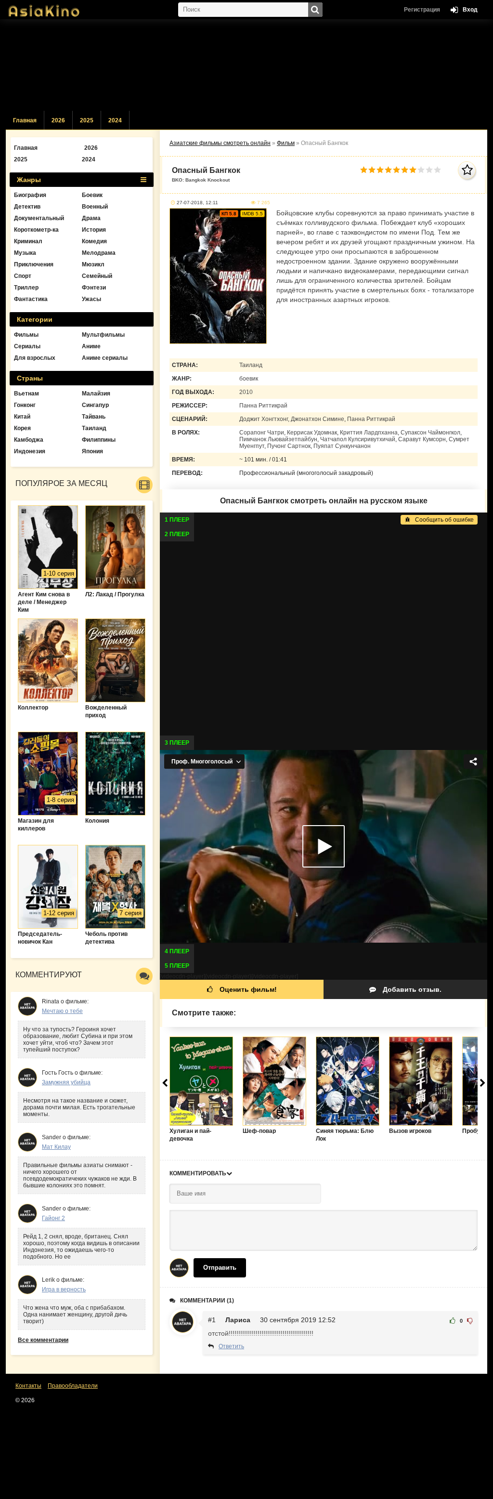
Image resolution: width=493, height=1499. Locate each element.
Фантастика (31, 299)
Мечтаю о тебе (62, 1011)
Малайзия (96, 393)
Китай (22, 416)
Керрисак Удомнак (312, 432)
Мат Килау (56, 1147)
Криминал (28, 241)
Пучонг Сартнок (289, 446)
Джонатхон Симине (317, 419)
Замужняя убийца (66, 1082)
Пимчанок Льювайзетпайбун (278, 439)
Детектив (27, 206)
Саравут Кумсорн (422, 439)
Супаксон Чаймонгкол (430, 432)
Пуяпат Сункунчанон (342, 446)
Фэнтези (94, 287)
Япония (92, 451)
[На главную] (54, 7)
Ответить (231, 1346)
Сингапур (95, 405)
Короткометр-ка (36, 229)
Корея (22, 428)
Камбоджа (28, 439)
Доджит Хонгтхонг (263, 419)
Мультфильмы (103, 334)
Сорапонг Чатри (261, 432)
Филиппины (99, 439)
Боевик (92, 195)
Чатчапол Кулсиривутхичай (357, 439)
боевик (248, 378)
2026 (58, 120)
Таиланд (250, 365)
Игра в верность (64, 1289)
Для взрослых (34, 358)
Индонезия (29, 451)
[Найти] (315, 9)
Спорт (22, 276)
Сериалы (27, 346)
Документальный (39, 218)
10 (437, 170)
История (94, 229)
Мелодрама (99, 253)
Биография (30, 195)
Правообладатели (73, 1385)
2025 (86, 120)
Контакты (28, 1385)
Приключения (33, 264)
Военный (95, 206)
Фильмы (26, 334)
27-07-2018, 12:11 (197, 202)
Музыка (25, 253)
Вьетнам (26, 393)
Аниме (91, 346)
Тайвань (93, 416)
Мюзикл (93, 264)
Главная (25, 120)
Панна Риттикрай (263, 405)
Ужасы (91, 299)
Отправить (219, 1267)
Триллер (26, 287)
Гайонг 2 (53, 1218)
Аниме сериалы (105, 358)
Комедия (94, 241)
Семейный (97, 276)
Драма (91, 218)
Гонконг (25, 405)
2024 (115, 120)
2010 (246, 392)
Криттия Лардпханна (369, 432)
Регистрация (422, 9)
